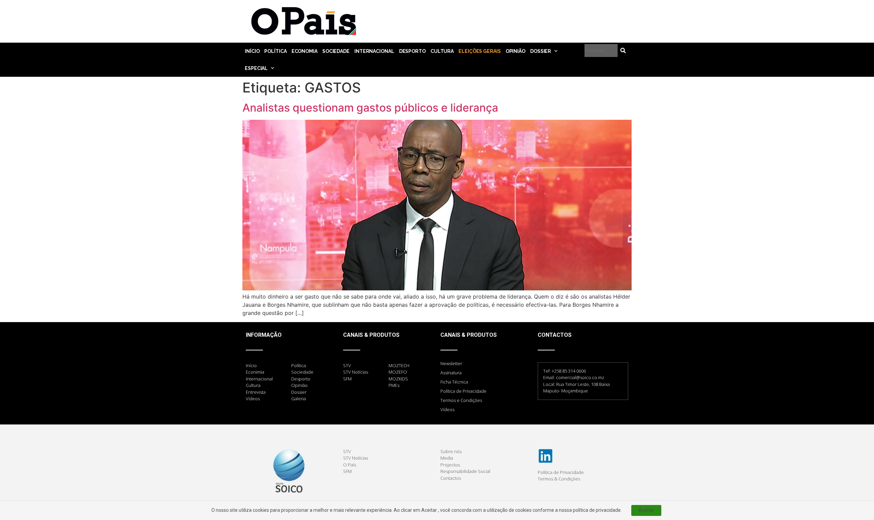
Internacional (374, 51)
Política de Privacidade (463, 391)
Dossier (540, 51)
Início (252, 51)
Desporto (412, 51)
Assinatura (451, 373)
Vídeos (447, 409)
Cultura (442, 51)
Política (275, 51)
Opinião (515, 51)
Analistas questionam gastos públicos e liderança (370, 107)
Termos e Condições (461, 400)
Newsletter (451, 363)
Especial (256, 68)
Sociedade (336, 51)
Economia (305, 51)
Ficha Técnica (454, 382)
